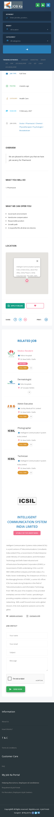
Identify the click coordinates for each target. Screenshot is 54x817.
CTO (30, 63)
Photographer (24, 428)
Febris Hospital (26, 355)
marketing (34, 60)
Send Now (17, 689)
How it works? (7, 729)
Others (22, 392)
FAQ (3, 766)
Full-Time (22, 368)
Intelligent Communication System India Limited (27, 522)
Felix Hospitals (25, 384)
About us (5, 721)
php (11, 63)
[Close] (37, 261)
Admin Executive (25, 403)
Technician (23, 456)
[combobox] (27, 29)
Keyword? (10, 14)
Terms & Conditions (9, 748)
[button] (27, 281)
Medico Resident (25, 350)
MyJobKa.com (34, 809)
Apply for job (17, 306)
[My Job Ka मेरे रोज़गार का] (13, 5)
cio (6, 63)
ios (35, 63)
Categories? (10, 37)
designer (24, 60)
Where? (8, 26)
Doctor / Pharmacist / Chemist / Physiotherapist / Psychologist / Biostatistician (31, 127)
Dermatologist (24, 379)
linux (40, 63)
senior (43, 60)
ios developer (21, 63)
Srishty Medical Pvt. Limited (30, 408)
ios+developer (10, 67)
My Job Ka (27, 813)
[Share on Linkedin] (26, 320)
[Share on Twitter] (20, 320)
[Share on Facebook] (15, 320)
